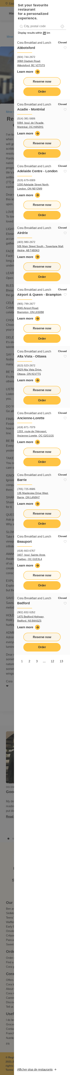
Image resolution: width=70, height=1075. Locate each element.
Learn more (25, 71)
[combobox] (42, 26)
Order (42, 91)
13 (61, 661)
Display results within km (34, 32)
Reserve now (42, 81)
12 (52, 661)
